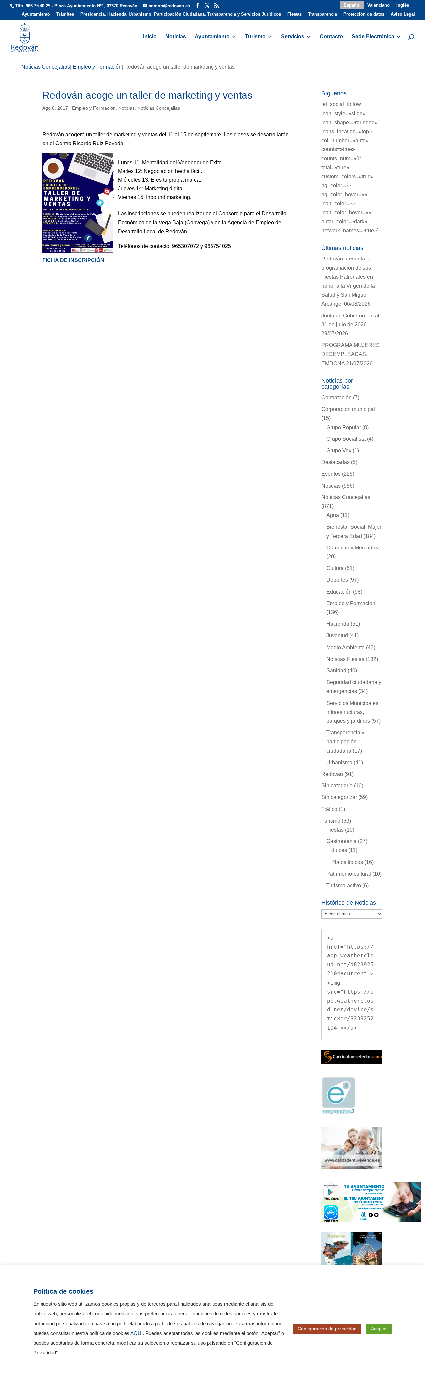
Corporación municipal (348, 409)
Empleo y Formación (94, 108)
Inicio (150, 36)
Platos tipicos (347, 862)
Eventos (331, 474)
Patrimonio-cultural (348, 874)
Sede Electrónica (373, 36)
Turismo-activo (343, 885)
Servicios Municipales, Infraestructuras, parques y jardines (353, 712)
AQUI (136, 1333)
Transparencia (322, 14)
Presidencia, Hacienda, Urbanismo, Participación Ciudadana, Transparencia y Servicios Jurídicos (180, 14)
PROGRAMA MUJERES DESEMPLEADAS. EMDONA (350, 354)
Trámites (65, 14)
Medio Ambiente (345, 647)
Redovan (332, 774)
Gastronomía (341, 841)
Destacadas (335, 462)
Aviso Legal (403, 14)
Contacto (331, 36)
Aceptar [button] (379, 1328)
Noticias (175, 36)
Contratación (336, 397)
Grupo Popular (343, 427)
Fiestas (294, 14)
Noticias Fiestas (345, 659)
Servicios (292, 36)
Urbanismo (339, 762)
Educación (339, 592)
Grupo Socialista (346, 439)
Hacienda (337, 624)
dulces (339, 850)
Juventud (337, 635)
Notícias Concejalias (158, 108)
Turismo (255, 36)
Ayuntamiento (36, 14)
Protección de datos (363, 14)
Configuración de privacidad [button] (327, 1328)
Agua (332, 515)
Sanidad (336, 670)
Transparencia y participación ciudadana (345, 741)
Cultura (335, 568)
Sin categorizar (339, 797)
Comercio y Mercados (352, 547)
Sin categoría (337, 785)
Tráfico (329, 809)
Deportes (337, 580)
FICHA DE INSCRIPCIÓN (73, 260)
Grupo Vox (338, 450)
